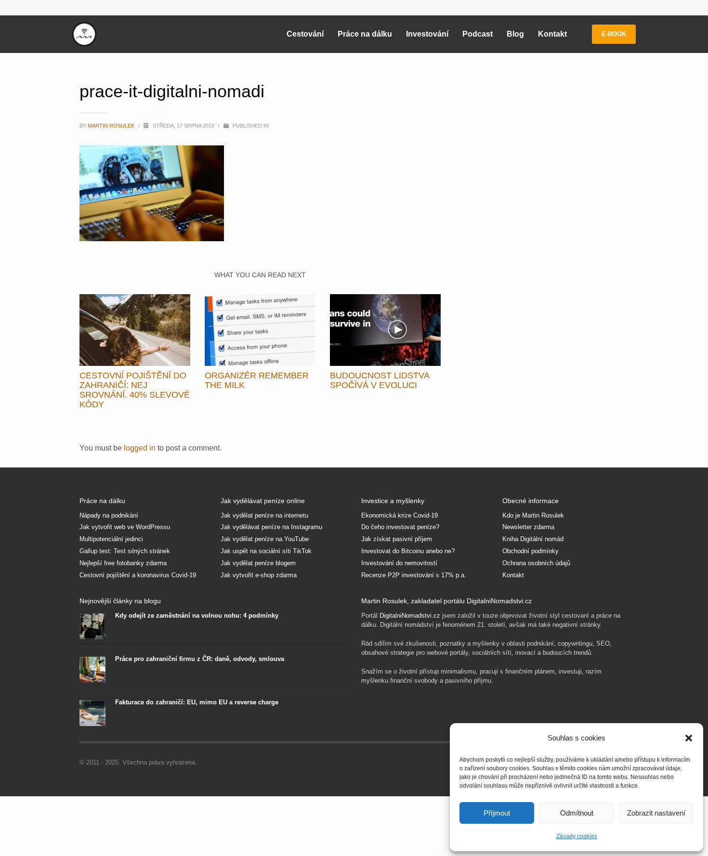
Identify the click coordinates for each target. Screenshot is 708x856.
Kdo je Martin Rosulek (533, 515)
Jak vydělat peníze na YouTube (265, 539)
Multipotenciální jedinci (111, 539)
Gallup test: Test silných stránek (124, 551)
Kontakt (513, 575)
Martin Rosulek (112, 126)
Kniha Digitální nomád (533, 539)
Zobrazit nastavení (656, 813)
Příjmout (497, 813)
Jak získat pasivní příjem (396, 539)
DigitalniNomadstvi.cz (410, 615)
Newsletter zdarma (528, 527)
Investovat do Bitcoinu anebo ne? (408, 551)
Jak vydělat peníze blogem (258, 563)
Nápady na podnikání (108, 515)
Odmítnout (576, 813)
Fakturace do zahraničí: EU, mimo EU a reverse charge (196, 702)
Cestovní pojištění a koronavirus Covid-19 (137, 575)
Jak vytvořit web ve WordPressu (124, 527)
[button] (689, 738)
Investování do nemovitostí (399, 563)
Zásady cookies (576, 836)
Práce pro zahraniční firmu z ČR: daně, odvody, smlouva (199, 658)
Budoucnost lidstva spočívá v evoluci (379, 380)
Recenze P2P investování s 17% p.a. (413, 575)
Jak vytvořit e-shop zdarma (259, 575)
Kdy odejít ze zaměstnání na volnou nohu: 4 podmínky (196, 615)
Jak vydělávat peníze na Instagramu (271, 527)
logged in (140, 448)
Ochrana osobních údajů (536, 563)
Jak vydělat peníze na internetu (264, 515)
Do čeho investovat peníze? (400, 527)
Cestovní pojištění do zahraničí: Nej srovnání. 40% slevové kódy (134, 390)
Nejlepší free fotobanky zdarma (123, 563)
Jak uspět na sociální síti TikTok (266, 551)
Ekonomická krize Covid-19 (399, 515)
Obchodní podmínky (530, 551)
